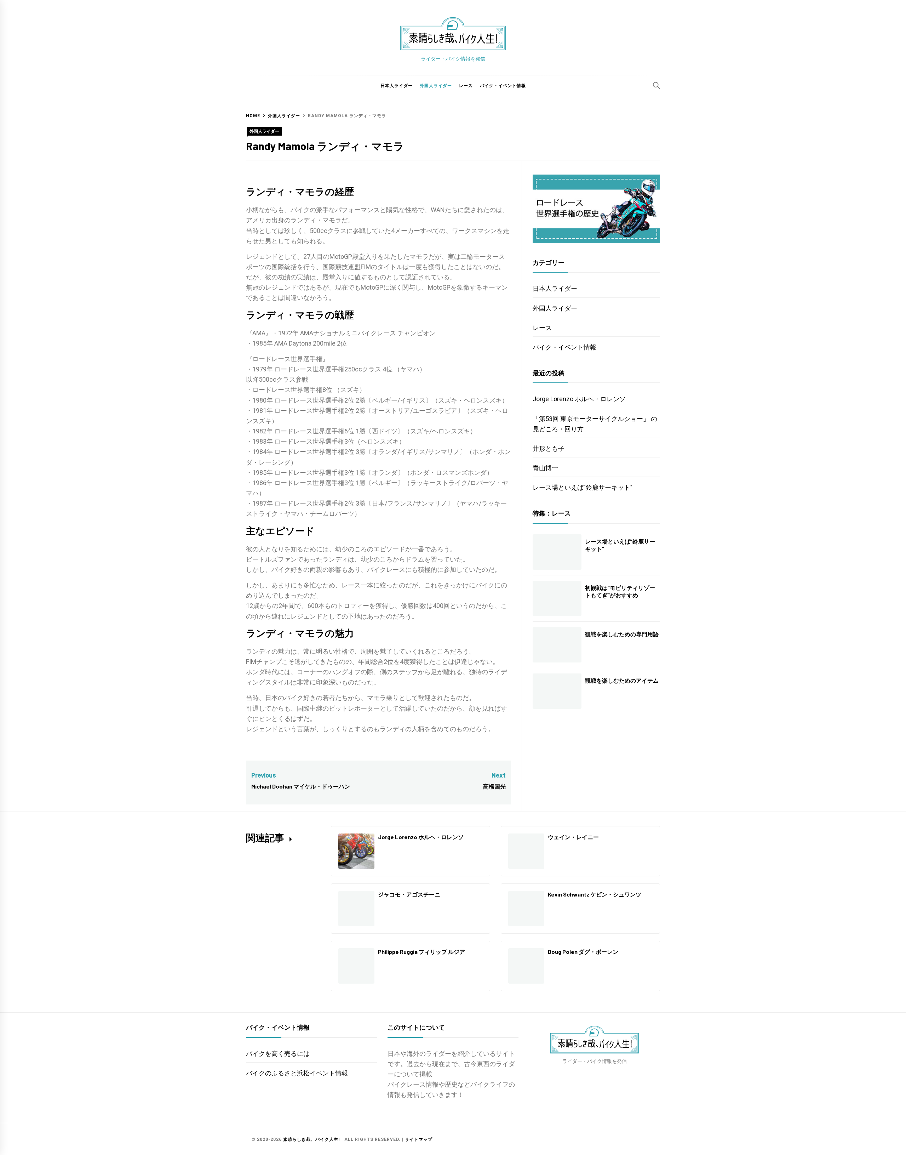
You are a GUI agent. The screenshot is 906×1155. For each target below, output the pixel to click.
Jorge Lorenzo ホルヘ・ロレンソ (579, 399)
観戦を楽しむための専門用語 (622, 634)
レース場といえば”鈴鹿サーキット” (582, 487)
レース (466, 85)
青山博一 (545, 468)
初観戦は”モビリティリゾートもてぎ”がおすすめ (620, 591)
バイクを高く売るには (278, 1053)
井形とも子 (548, 448)
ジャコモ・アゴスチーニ (409, 894)
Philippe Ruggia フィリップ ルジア (421, 951)
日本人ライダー (396, 85)
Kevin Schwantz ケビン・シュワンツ (594, 894)
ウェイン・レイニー (573, 836)
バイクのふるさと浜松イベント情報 (297, 1073)
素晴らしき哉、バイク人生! (311, 1139)
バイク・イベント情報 (503, 85)
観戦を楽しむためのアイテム (622, 680)
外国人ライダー (436, 85)
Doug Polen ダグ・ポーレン (583, 951)
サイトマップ (418, 1139)
